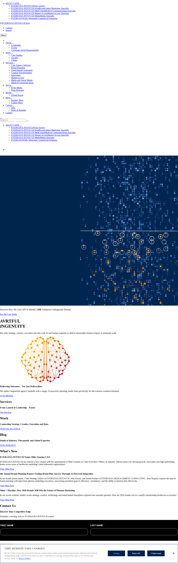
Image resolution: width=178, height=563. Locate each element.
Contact (9, 28)
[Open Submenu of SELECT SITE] (20, 4)
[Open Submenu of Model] (12, 93)
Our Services (5, 412)
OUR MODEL (6, 396)
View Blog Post (7, 469)
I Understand (156, 553)
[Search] (27, 120)
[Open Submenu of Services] (14, 63)
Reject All (136, 553)
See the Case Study (8, 314)
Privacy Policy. (25, 558)
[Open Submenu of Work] (11, 53)
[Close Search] (1, 118)
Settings (116, 553)
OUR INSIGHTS (8, 445)
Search (9, 30)
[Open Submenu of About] (12, 43)
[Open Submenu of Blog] (11, 98)
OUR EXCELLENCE (10, 429)
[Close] (173, 553)
